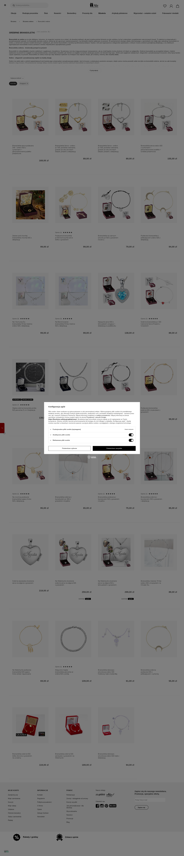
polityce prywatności (103, 415)
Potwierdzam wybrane (69, 448)
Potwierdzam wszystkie (114, 448)
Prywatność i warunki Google (96, 417)
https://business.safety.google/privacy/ (62, 419)
